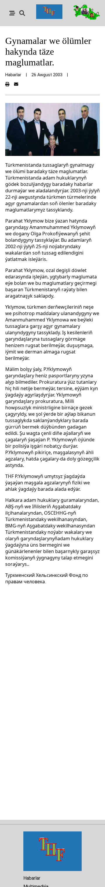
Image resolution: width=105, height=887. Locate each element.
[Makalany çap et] (7, 84)
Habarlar (31, 878)
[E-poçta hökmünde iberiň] (16, 84)
